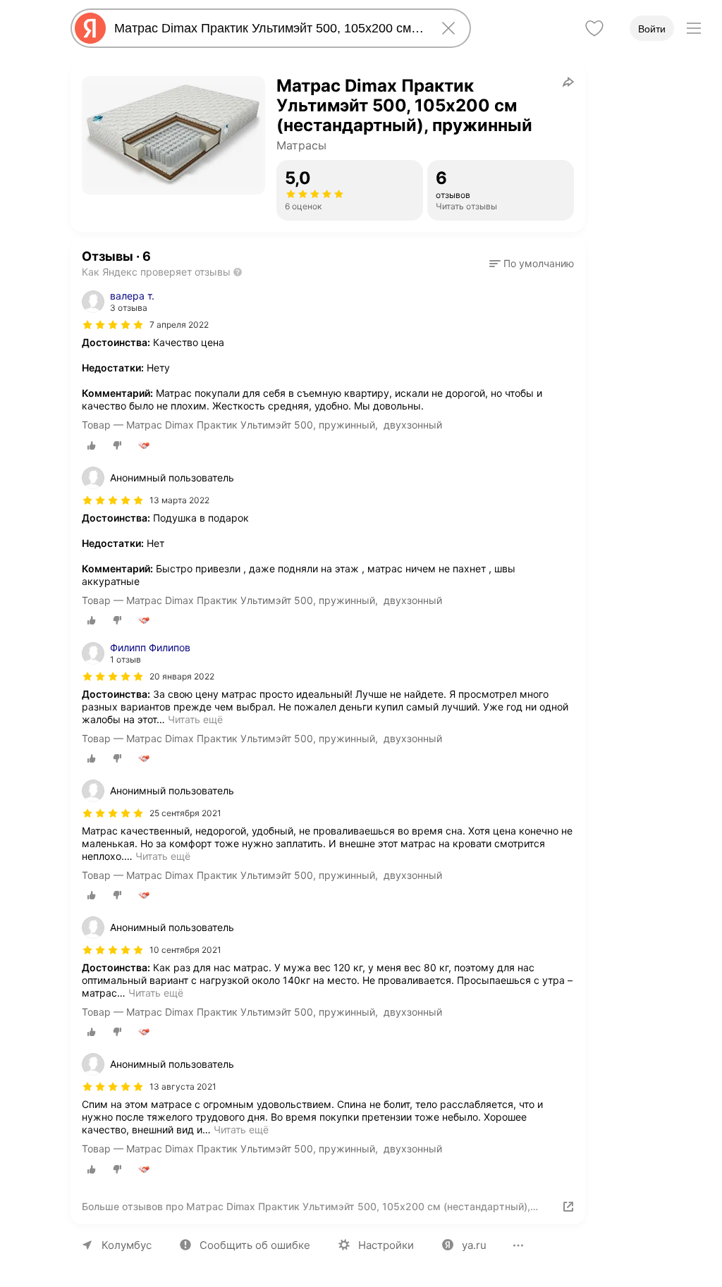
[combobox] (268, 28)
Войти (652, 29)
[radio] (92, 445)
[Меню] (694, 28)
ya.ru (474, 1245)
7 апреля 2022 (179, 324)
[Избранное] (594, 28)
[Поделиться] (568, 81)
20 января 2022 (181, 676)
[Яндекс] (90, 28)
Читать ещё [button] (195, 719)
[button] (531, 263)
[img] (113, 325)
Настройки (386, 1245)
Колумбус (127, 1245)
